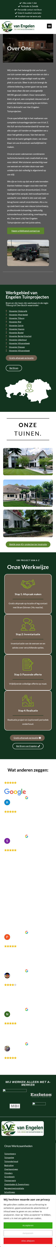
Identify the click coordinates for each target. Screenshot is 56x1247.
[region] (28, 1221)
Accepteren (28, 1225)
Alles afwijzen (28, 1240)
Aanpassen (28, 1233)
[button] (49, 26)
